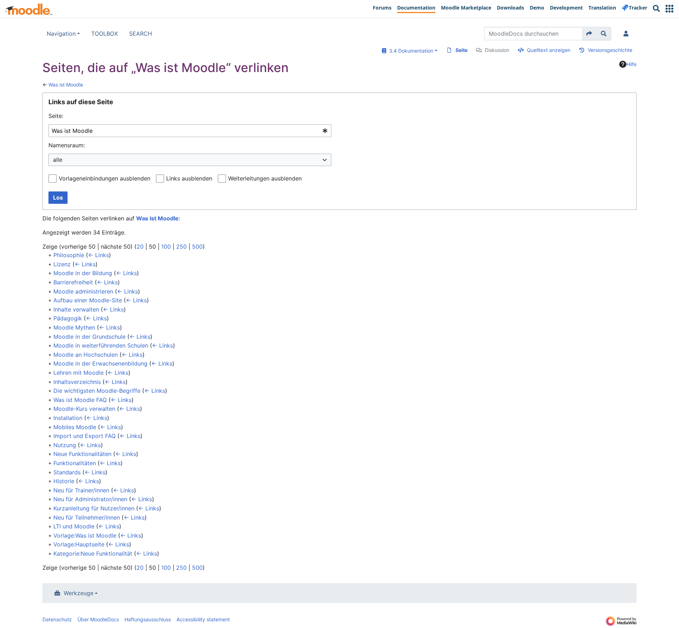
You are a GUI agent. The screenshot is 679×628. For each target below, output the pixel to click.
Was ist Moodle (65, 85)
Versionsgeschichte (610, 50)
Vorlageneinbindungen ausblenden (104, 178)
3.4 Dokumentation (409, 51)
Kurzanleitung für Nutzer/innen (93, 508)
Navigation (61, 33)
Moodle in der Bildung (82, 273)
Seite (461, 50)
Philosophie (68, 255)
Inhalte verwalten (76, 309)
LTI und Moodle (73, 526)
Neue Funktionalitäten (82, 453)
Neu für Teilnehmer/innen (86, 517)
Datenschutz (57, 619)
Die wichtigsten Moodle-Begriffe (96, 390)
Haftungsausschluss (147, 619)
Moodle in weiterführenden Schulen (100, 345)
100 (166, 246)
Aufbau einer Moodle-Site (87, 300)
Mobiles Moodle (74, 427)
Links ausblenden (189, 178)
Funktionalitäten (74, 463)
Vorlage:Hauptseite (78, 544)
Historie (63, 481)
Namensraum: (66, 145)
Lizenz (62, 264)
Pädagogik (67, 318)
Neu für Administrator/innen (90, 499)
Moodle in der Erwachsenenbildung (100, 363)
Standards (67, 472)
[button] (669, 9)
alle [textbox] (57, 159)
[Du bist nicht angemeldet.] (627, 33)
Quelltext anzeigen (548, 50)
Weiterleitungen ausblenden (265, 178)
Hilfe (631, 64)
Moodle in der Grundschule (89, 336)
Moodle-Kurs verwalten (84, 408)
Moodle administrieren (83, 291)
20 (140, 246)
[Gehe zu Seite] (589, 33)
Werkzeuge (78, 593)
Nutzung (64, 445)
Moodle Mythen (74, 327)
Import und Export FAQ (84, 435)
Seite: (55, 115)
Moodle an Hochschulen (85, 354)
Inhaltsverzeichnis (77, 381)
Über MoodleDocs (98, 619)
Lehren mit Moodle (78, 372)
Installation (67, 417)
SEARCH (140, 33)
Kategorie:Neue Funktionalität (92, 553)
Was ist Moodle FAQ (80, 399)
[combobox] (189, 130)
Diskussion (497, 50)
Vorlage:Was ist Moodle (84, 535)
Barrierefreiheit (73, 282)
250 (181, 246)
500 (197, 246)
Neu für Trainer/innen (81, 490)
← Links (98, 255)
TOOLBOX (104, 33)
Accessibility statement (203, 619)
